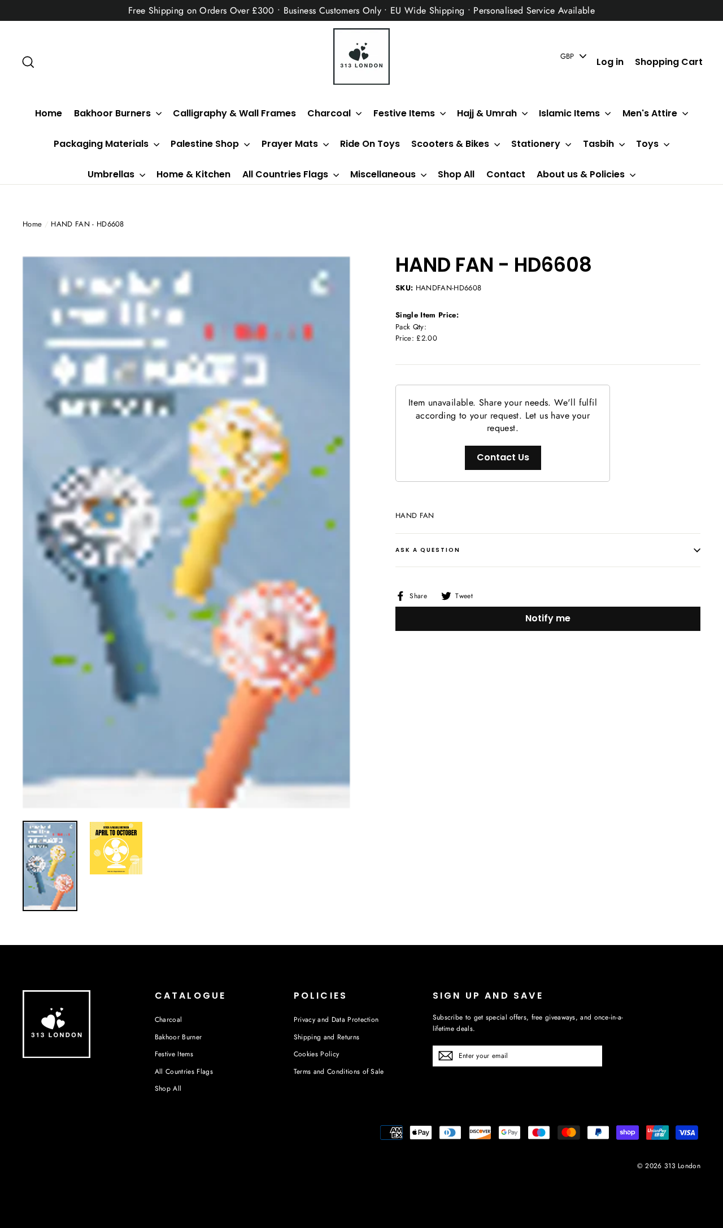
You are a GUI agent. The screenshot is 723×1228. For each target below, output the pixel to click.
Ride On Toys (370, 143)
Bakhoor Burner (178, 1037)
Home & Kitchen (193, 174)
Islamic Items (570, 113)
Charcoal (330, 113)
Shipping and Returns (327, 1037)
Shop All (456, 174)
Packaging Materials (102, 143)
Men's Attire (651, 113)
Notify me (547, 618)
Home (48, 113)
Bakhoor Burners (113, 113)
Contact (505, 174)
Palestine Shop (206, 143)
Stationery (537, 143)
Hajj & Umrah (488, 113)
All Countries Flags (286, 174)
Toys (648, 143)
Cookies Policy (316, 1054)
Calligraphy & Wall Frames (234, 113)
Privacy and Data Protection (336, 1019)
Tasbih (599, 143)
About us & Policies (582, 174)
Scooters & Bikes (451, 143)
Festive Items (405, 113)
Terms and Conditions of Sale (339, 1071)
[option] (188, 531)
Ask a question (427, 550)
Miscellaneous (384, 174)
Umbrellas (112, 174)
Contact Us (503, 457)
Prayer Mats (291, 143)
